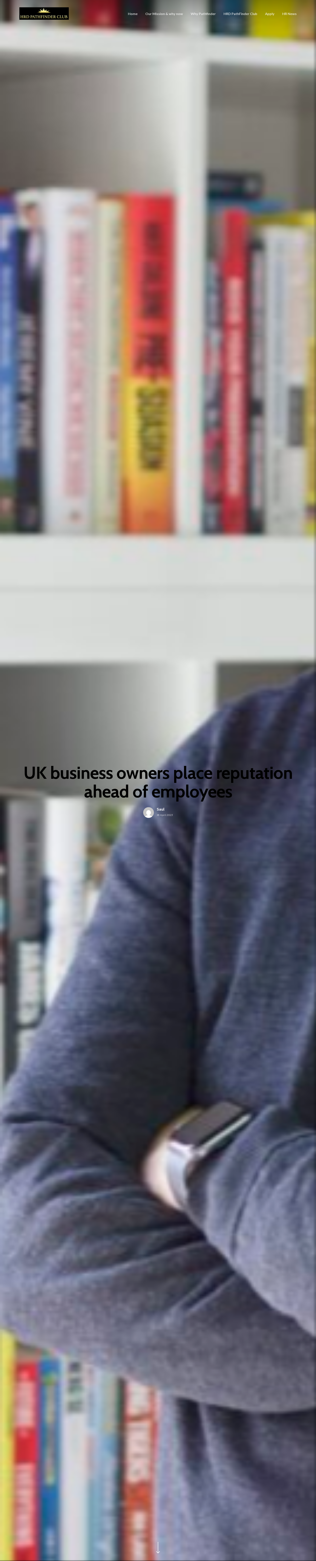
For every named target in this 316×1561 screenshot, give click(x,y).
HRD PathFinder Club (240, 13)
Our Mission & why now (164, 13)
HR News (289, 13)
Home (133, 13)
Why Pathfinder (203, 13)
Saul (160, 809)
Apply (270, 13)
